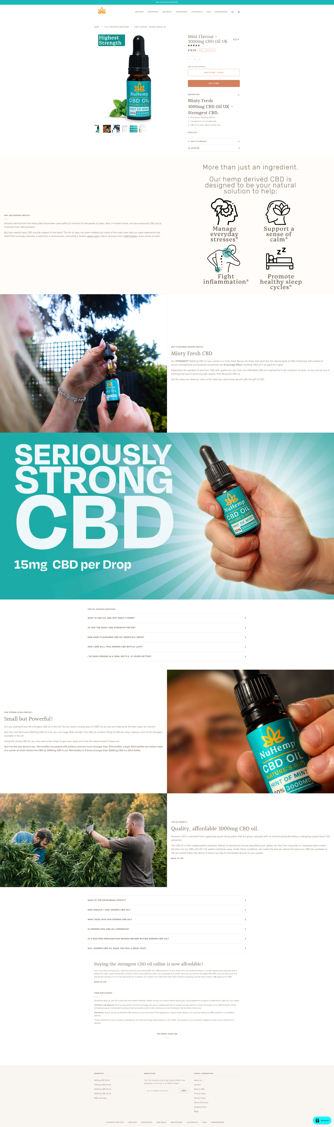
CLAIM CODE (167, 575)
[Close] (199, 547)
